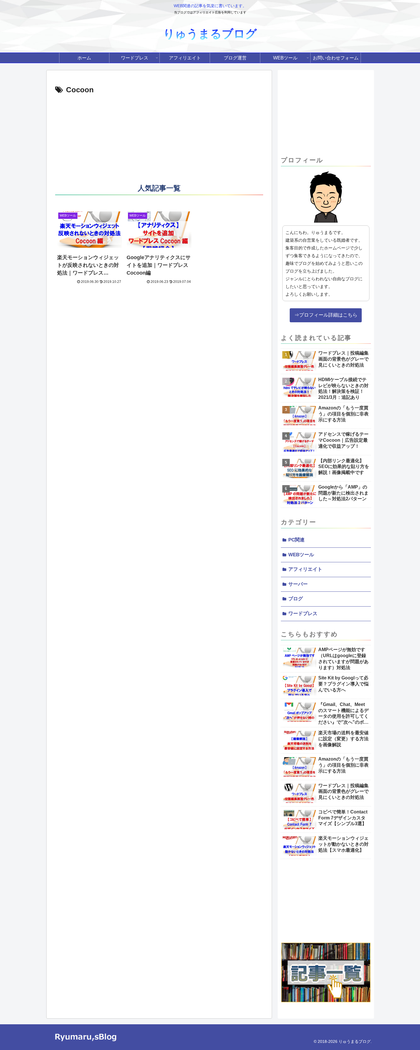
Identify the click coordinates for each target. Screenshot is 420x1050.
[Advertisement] (159, 139)
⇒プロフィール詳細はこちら (325, 315)
